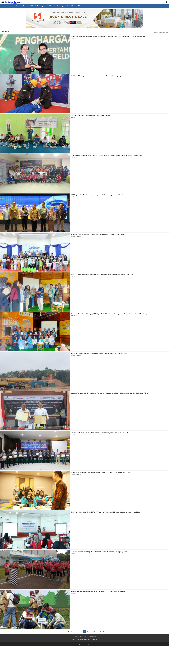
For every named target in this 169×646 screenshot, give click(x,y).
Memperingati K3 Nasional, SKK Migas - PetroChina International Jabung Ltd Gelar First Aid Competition (106, 155)
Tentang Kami (92, 636)
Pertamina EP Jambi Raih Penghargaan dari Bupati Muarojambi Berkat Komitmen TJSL (100, 433)
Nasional (18, 6)
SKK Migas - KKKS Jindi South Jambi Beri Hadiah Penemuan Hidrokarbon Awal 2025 (99, 353)
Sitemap (94, 639)
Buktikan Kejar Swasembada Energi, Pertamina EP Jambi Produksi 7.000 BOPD (97, 234)
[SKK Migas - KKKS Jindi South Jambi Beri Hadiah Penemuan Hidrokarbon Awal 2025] (35, 371)
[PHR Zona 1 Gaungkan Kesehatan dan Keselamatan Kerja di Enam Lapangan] (35, 93)
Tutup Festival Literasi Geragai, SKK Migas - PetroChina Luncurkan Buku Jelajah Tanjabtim (102, 274)
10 (94, 632)
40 (100, 632)
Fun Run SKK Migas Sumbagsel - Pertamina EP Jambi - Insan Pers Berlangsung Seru (99, 552)
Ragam (63, 6)
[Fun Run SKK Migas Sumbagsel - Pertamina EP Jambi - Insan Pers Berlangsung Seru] (35, 569)
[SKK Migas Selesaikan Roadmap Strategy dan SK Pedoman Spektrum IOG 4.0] (35, 212)
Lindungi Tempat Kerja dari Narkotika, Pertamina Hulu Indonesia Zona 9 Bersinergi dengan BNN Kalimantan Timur (109, 393)
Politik (49, 6)
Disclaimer (83, 636)
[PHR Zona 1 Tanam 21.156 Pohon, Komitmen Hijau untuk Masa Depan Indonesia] (35, 609)
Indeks (79, 6)
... (97, 632)
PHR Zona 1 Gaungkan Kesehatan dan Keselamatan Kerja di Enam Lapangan (96, 76)
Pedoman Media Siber (83, 639)
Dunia (25, 6)
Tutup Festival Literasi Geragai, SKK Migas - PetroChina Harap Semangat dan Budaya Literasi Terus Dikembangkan (110, 314)
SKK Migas (5, 32)
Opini (31, 6)
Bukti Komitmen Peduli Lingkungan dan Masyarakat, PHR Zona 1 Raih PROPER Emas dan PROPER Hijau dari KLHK (109, 36)
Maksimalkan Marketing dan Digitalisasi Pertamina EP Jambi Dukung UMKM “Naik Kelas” (101, 472)
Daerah (56, 6)
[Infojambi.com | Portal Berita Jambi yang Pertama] (13, 2)
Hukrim (11, 6)
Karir (73, 639)
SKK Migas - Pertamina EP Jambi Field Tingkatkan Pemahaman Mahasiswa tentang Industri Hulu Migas (105, 512)
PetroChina (70, 6)
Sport (43, 6)
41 (104, 632)
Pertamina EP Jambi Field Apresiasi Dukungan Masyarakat (90, 115)
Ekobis (37, 6)
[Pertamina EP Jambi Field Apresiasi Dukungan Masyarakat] (35, 133)
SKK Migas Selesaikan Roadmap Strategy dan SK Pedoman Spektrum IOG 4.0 (97, 195)
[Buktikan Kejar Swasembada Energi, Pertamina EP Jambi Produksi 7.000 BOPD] (35, 252)
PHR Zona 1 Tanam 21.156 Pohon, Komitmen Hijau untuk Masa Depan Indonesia (98, 591)
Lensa (5, 6)
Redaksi (75, 636)
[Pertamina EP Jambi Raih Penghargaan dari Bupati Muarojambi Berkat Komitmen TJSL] (35, 450)
